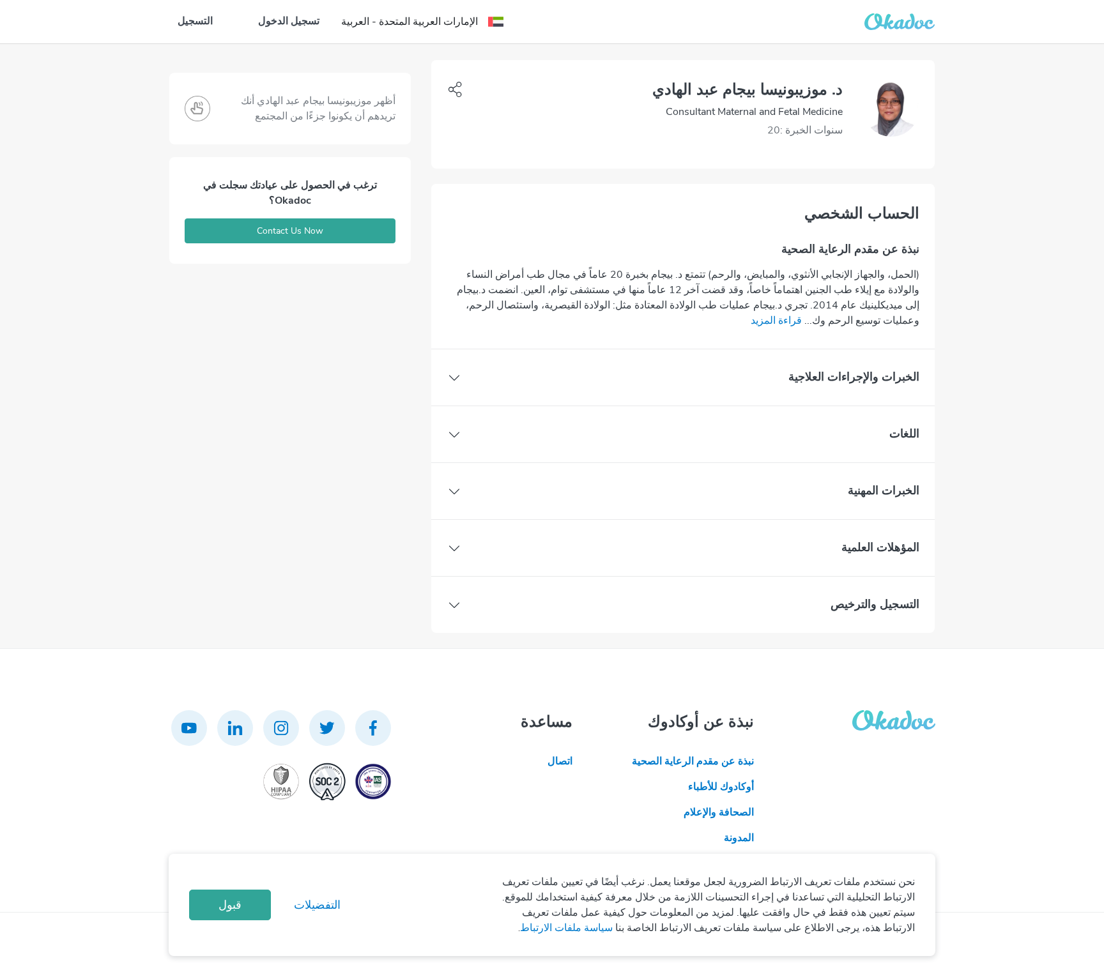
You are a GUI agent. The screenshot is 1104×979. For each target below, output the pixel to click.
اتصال (560, 761)
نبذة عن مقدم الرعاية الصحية (693, 761)
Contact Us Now (290, 231)
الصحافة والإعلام (719, 812)
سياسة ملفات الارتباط (566, 928)
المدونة (739, 838)
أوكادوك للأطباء (721, 787)
